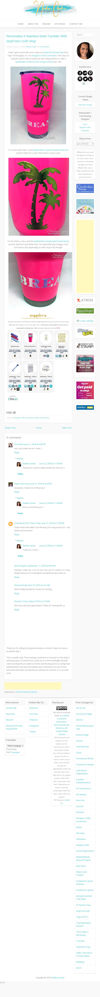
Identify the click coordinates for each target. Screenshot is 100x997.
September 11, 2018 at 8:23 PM (41, 565)
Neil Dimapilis (20, 565)
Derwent (80, 812)
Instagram (34, 725)
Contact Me (11, 708)
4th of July (80, 708)
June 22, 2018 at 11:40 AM (50, 545)
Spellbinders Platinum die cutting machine (34, 61)
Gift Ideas (80, 833)
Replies (20, 458)
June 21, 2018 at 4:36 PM (35, 444)
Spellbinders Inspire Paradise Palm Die (50, 150)
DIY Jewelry (81, 794)
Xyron (78, 967)
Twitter (32, 731)
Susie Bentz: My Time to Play (27, 523)
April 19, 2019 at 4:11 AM (39, 585)
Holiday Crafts (82, 845)
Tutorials (80, 941)
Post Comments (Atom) (26, 692)
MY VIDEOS (60, 24)
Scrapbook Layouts (85, 890)
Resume (9, 719)
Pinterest (33, 719)
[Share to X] (12, 412)
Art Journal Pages (84, 714)
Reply (16, 452)
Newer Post (10, 427)
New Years (81, 866)
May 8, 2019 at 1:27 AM (39, 601)
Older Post (67, 427)
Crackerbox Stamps (85, 764)
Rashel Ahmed (20, 585)
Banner (79, 719)
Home (39, 427)
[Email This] (7, 412)
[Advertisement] (32, 685)
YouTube (33, 714)
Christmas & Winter (85, 758)
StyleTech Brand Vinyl (54, 52)
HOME (21, 24)
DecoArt (80, 806)
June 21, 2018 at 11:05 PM (52, 523)
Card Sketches (82, 746)
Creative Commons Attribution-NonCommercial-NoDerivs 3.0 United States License (62, 725)
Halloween (81, 839)
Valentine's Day (83, 947)
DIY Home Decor (83, 788)
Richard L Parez (21, 601)
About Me (10, 714)
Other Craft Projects (42, 418)
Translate (15, 752)
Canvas (79, 740)
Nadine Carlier (31, 47)
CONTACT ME (76, 24)
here (58, 328)
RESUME (46, 24)
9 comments (44, 47)
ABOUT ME (33, 24)
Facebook (33, 708)
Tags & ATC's (82, 917)
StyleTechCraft (83, 911)
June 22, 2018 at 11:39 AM (50, 463)
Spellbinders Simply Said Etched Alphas (51, 241)
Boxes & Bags (82, 734)
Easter (79, 827)
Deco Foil (80, 800)
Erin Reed (18, 444)
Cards (78, 752)
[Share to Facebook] (14, 412)
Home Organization (85, 851)
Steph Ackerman (21, 483)
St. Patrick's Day (83, 905)
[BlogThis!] (10, 412)
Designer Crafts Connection (44, 55)
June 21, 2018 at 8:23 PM (41, 483)
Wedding (80, 962)
